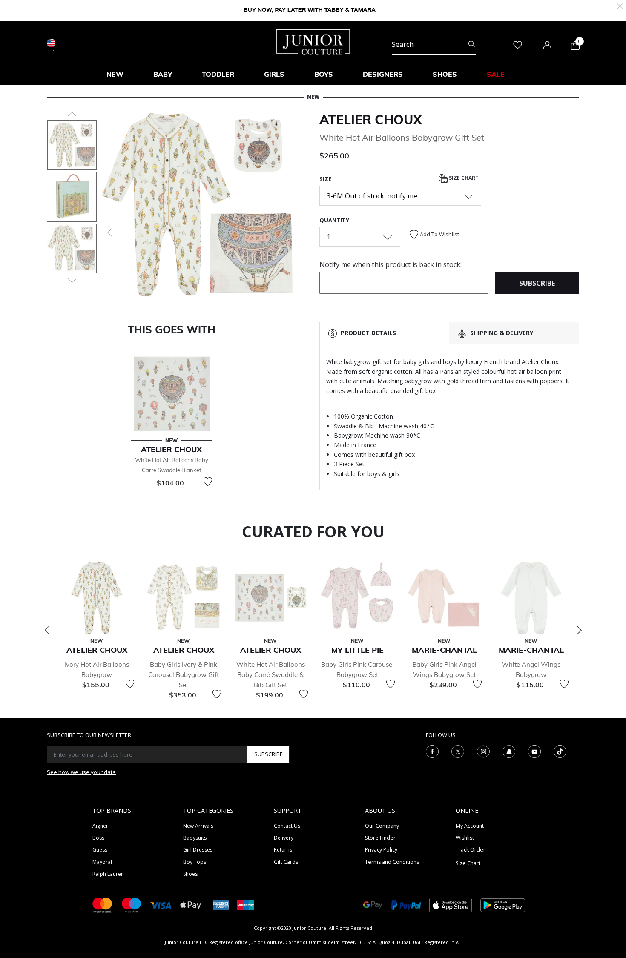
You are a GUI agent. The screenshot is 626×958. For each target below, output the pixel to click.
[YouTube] (534, 750)
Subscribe (268, 754)
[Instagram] (483, 750)
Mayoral (102, 862)
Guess (99, 849)
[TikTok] (560, 750)
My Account (470, 825)
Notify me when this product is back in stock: (390, 264)
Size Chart (463, 178)
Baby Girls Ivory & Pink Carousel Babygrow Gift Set (183, 674)
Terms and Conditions (392, 862)
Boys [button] (323, 74)
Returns (283, 849)
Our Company (382, 825)
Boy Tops (194, 862)
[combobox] (434, 44)
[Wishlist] (208, 481)
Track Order (470, 849)
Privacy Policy (381, 849)
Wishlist (465, 837)
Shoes (190, 874)
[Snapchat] (509, 750)
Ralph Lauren (108, 874)
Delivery (283, 837)
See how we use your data (81, 772)
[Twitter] (457, 750)
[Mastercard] (102, 904)
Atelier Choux (370, 120)
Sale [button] (496, 74)
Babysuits (195, 837)
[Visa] (161, 904)
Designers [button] (383, 74)
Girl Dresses (197, 849)
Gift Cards (286, 862)
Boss (98, 837)
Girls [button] (274, 74)
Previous (46, 630)
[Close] (620, 5)
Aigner (100, 825)
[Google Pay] (372, 904)
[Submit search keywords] (472, 44)
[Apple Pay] (190, 904)
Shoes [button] (445, 74)
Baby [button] (162, 74)
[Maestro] (131, 904)
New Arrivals (198, 825)
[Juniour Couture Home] (313, 41)
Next (579, 630)
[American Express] (221, 904)
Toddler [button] (218, 74)
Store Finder (380, 837)
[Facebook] (432, 750)
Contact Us (287, 825)
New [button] (114, 74)
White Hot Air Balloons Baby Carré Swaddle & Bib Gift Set (270, 674)
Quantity (334, 220)
